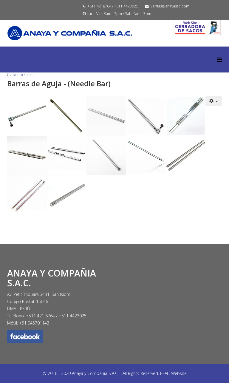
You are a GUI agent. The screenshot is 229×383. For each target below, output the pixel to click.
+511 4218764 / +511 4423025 (112, 6)
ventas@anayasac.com (170, 6)
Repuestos (23, 75)
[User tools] (213, 101)
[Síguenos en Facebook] (58, 336)
